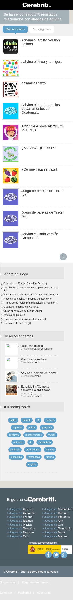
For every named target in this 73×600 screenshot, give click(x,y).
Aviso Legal (44, 592)
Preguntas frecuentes (35, 582)
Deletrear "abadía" (32, 345)
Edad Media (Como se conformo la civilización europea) (35, 390)
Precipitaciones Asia (34, 359)
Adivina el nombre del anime (39, 373)
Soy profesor (8, 582)
